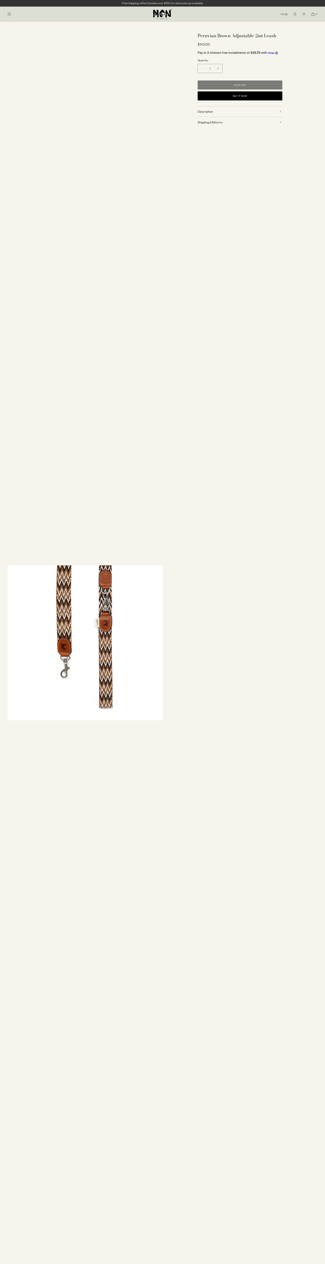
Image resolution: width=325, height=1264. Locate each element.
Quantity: (203, 60)
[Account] (304, 14)
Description (205, 111)
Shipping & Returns (210, 122)
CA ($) (284, 14)
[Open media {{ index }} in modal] (85, 643)
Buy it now (240, 95)
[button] (294, 14)
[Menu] (12, 14)
